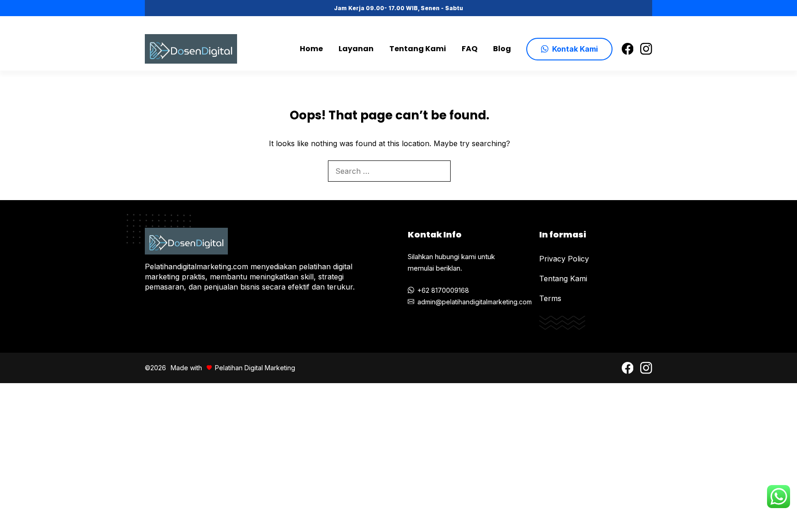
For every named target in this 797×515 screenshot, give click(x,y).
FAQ (469, 48)
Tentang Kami (417, 48)
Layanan (356, 48)
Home (311, 48)
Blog (502, 48)
